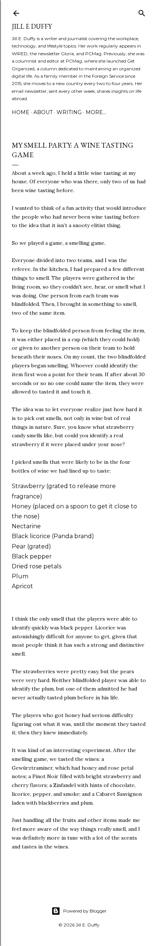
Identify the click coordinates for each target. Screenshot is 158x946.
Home (20, 112)
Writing (69, 112)
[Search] (141, 11)
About (43, 112)
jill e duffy (32, 26)
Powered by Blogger (85, 911)
